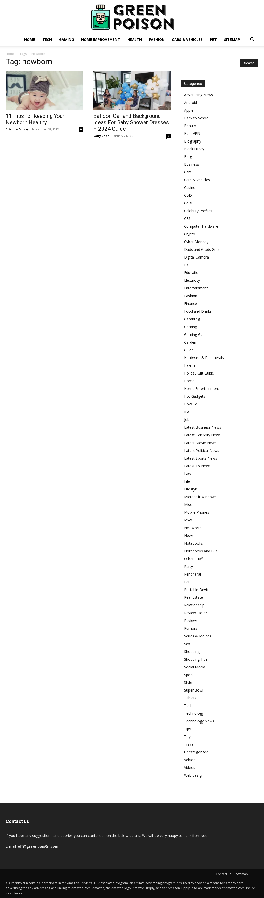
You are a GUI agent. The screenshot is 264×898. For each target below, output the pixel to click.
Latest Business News (202, 427)
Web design (193, 775)
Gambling (192, 319)
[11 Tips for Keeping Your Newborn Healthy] (44, 90)
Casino (189, 187)
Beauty (190, 125)
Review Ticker (195, 612)
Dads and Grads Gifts (202, 249)
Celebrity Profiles (198, 210)
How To (190, 404)
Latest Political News (201, 450)
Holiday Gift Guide (199, 373)
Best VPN (192, 133)
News (189, 535)
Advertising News (198, 94)
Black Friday (194, 148)
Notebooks (193, 543)
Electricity (192, 280)
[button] (252, 40)
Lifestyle (191, 489)
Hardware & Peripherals (204, 357)
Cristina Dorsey (17, 129)
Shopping (192, 651)
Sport (188, 674)
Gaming (66, 39)
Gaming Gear (195, 334)
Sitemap (232, 39)
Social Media (194, 666)
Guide (189, 349)
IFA (186, 411)
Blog (188, 156)
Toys (188, 736)
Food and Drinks (198, 311)
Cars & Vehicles (187, 39)
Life (187, 481)
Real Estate (193, 597)
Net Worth (193, 527)
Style (188, 682)
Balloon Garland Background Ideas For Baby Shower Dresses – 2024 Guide (131, 122)
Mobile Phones (196, 512)
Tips (187, 728)
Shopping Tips (196, 659)
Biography (192, 141)
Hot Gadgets (194, 396)
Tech (47, 39)
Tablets (190, 697)
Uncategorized (196, 752)
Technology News (199, 721)
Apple (188, 110)
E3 (186, 264)
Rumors (190, 628)
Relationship (194, 605)
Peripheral (192, 574)
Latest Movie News (200, 442)
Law (187, 473)
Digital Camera (196, 257)
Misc (188, 504)
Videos (189, 767)
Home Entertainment (201, 388)
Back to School (196, 117)
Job (186, 419)
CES (187, 218)
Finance (190, 303)
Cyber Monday (196, 241)
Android (190, 102)
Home (29, 39)
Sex (187, 643)
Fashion (157, 39)
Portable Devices (198, 589)
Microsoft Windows (200, 496)
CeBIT (189, 203)
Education (192, 272)
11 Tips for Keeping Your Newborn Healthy (35, 119)
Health (134, 39)
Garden (190, 342)
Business (191, 164)
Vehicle (190, 759)
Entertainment (196, 288)
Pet (213, 39)
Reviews (191, 620)
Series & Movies (197, 636)
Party (188, 566)
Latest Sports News (200, 458)
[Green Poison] (132, 17)
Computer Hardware (201, 226)
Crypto (189, 233)
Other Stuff (193, 558)
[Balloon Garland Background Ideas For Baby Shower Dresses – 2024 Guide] (132, 90)
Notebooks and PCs (201, 550)
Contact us (223, 874)
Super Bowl (193, 690)
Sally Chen (101, 136)
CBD (188, 195)
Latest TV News (197, 465)
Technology (194, 713)
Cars (188, 172)
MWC (188, 520)
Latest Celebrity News (202, 435)
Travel (189, 744)
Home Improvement (100, 39)
